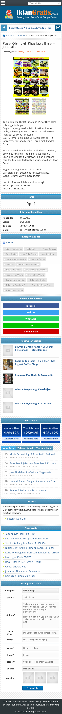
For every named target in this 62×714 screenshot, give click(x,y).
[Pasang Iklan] (58, 28)
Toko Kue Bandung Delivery (17, 285)
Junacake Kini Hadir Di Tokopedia (34, 375)
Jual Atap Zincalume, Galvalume (22, 571)
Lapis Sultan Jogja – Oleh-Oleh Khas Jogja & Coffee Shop (35, 362)
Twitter (31, 312)
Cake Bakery (32, 249)
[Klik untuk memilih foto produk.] (28, 677)
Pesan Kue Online (36, 274)
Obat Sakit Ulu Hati (15, 566)
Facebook (31, 305)
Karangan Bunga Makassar (20, 575)
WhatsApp (31, 318)
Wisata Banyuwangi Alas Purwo (33, 403)
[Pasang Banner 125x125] (11, 433)
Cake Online (11, 254)
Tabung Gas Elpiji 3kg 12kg (20, 533)
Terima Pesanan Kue (15, 280)
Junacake (10, 264)
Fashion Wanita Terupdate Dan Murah (26, 538)
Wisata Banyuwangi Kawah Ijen (33, 389)
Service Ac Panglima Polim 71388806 (25, 543)
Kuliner (9, 242)
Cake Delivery (49, 249)
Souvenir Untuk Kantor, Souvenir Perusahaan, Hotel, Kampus (34, 348)
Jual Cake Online (29, 254)
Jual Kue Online (38, 259)
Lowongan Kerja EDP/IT (18, 557)
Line (31, 325)
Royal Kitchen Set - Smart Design (23, 561)
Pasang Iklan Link (16, 518)
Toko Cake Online (38, 280)
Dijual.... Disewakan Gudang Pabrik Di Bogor (29, 547)
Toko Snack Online (14, 290)
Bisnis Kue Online (14, 249)
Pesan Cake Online (14, 274)
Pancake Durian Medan (37, 269)
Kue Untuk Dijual (13, 269)
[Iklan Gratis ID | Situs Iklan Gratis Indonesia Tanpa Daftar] (31, 18)
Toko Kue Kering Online (42, 285)
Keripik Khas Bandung (29, 264)
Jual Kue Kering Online (16, 259)
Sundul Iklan (31, 331)
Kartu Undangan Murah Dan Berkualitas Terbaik (32, 552)
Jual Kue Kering (49, 254)
